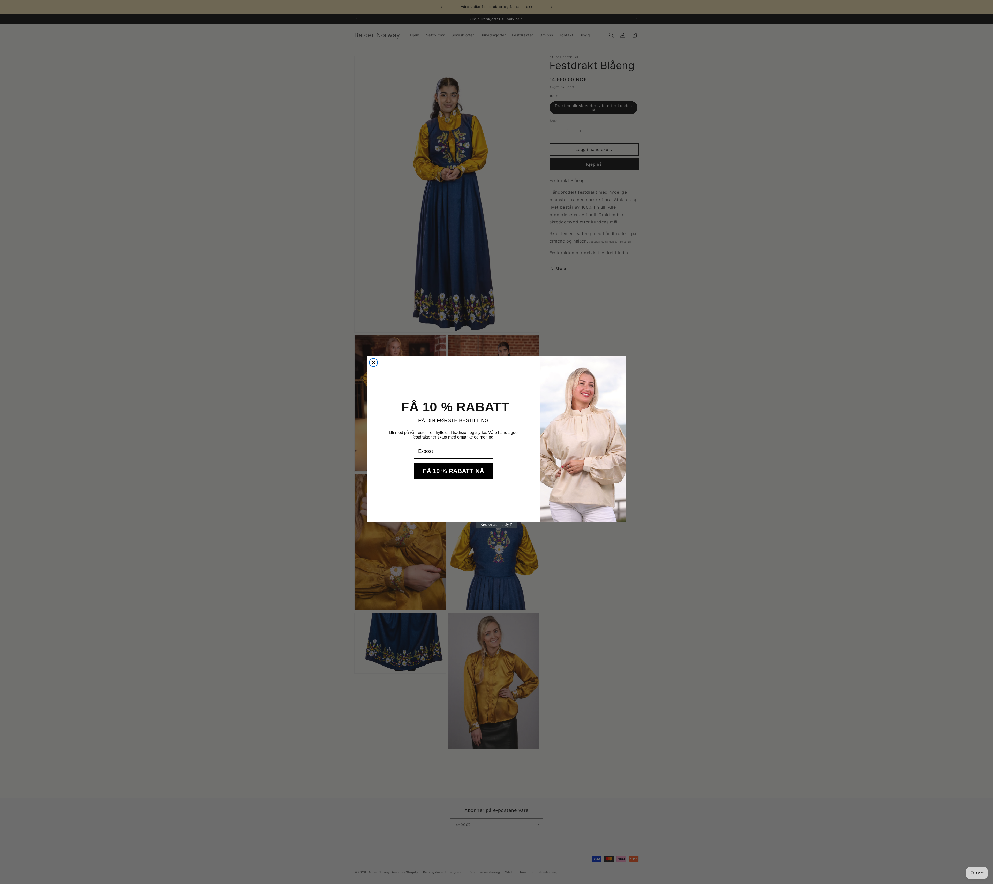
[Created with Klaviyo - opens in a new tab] (496, 525)
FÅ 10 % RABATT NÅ (453, 470)
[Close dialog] (373, 362)
